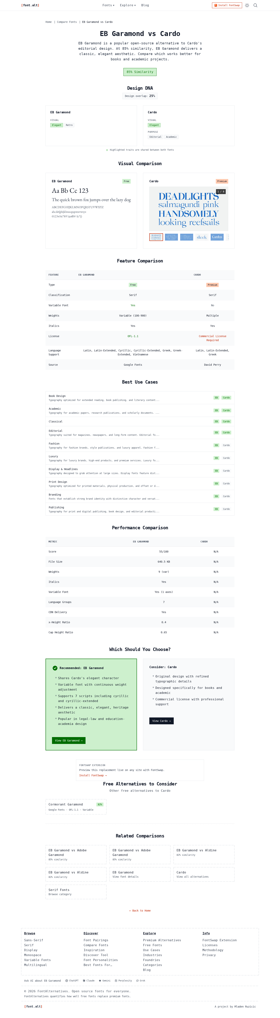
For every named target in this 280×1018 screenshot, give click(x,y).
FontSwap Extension (219, 940)
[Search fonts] (255, 5)
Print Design (58, 481)
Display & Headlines (63, 469)
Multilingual (35, 965)
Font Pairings (96, 940)
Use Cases (151, 950)
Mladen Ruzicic (245, 1006)
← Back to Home (140, 910)
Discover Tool (96, 955)
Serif (29, 945)
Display (31, 950)
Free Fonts (152, 945)
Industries (152, 955)
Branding (55, 494)
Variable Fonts (37, 960)
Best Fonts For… (98, 965)
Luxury (53, 456)
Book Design (57, 395)
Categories (152, 965)
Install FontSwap (229, 5)
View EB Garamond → (68, 740)
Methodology (212, 950)
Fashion (54, 443)
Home (49, 21)
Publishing (56, 507)
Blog (145, 5)
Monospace (32, 955)
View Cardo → (161, 720)
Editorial (55, 430)
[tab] (156, 237)
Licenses (210, 945)
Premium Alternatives (162, 940)
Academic (55, 408)
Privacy (209, 955)
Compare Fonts (67, 21)
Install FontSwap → (93, 775)
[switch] (247, 5)
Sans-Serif (33, 940)
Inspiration (94, 950)
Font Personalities (101, 960)
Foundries (151, 960)
